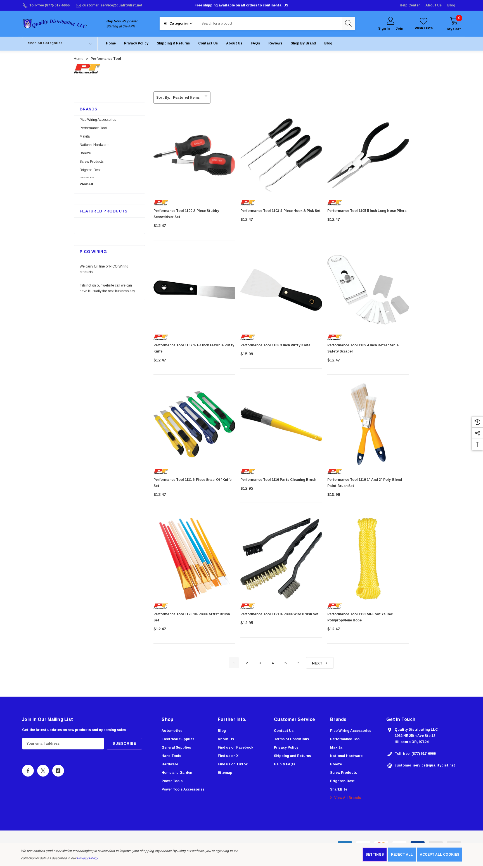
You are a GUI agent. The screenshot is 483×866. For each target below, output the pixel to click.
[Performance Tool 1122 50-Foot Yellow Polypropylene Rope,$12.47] (368, 559)
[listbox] (191, 97)
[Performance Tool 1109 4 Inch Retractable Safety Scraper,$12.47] (368, 290)
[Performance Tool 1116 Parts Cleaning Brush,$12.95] (281, 424)
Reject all (402, 854)
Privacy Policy (87, 858)
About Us (433, 5)
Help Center (410, 5)
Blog (451, 5)
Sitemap (225, 773)
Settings (375, 854)
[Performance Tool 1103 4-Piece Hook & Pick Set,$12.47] (281, 155)
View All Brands (347, 798)
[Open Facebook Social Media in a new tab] (28, 771)
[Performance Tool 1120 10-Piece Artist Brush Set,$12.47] (194, 559)
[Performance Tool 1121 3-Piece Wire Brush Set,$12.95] (281, 559)
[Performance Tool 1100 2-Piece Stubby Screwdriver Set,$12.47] (194, 155)
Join (399, 28)
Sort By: (163, 98)
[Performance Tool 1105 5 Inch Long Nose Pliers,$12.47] (368, 155)
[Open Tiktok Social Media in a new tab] (58, 771)
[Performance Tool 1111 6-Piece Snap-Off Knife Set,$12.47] (194, 424)
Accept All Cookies (439, 854)
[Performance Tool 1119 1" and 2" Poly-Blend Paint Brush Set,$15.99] (368, 424)
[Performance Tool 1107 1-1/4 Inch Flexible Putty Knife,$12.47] (194, 290)
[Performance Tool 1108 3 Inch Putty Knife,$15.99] (281, 290)
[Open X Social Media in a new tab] (43, 771)
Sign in (384, 28)
